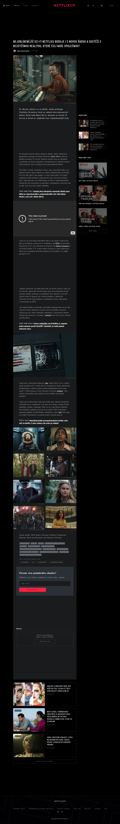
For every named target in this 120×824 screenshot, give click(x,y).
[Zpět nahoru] (115, 819)
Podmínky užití (19, 809)
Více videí (93, 231)
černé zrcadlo (48, 546)
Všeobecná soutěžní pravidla (41, 809)
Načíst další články (44, 761)
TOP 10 (33, 543)
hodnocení (24, 543)
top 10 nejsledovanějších (30, 549)
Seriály (18, 58)
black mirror (33, 546)
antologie (64, 552)
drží (60, 412)
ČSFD (57, 243)
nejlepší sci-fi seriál (49, 552)
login (111, 5)
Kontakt (87, 809)
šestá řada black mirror (30, 555)
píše (46, 383)
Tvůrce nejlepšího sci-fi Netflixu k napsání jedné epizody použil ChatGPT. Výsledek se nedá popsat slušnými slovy (43, 326)
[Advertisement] (44, 136)
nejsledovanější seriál (54, 543)
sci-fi (41, 543)
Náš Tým (77, 809)
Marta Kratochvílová (23, 51)
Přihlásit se (33, 589)
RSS (106, 809)
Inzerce (98, 809)
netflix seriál (49, 549)
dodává (60, 391)
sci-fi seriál (62, 549)
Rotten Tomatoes (62, 246)
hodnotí (48, 315)
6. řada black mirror (29, 552)
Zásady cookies (63, 809)
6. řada (23, 546)
